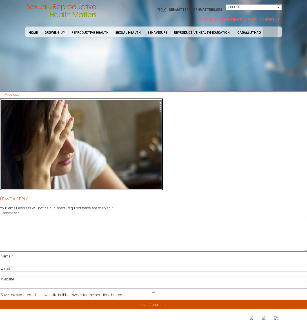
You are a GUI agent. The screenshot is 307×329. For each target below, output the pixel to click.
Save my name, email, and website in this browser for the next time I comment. (65, 295)
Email (6, 268)
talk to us (176, 319)
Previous (9, 94)
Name (7, 256)
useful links (203, 319)
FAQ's (251, 19)
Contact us (270, 19)
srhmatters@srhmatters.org (195, 10)
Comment (10, 213)
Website (7, 279)
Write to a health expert (220, 19)
